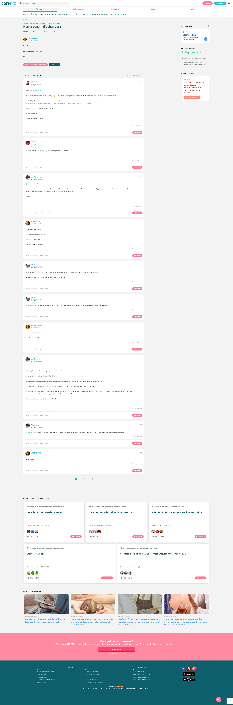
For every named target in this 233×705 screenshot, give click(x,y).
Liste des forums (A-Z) (139, 676)
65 (37, 536)
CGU (86, 677)
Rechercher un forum (139, 671)
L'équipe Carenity (41, 673)
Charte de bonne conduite (92, 674)
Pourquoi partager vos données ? (46, 671)
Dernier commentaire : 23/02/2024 (131, 567)
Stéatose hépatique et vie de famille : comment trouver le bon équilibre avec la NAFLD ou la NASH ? (185, 622)
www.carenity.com (94, 688)
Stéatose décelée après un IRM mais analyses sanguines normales (154, 554)
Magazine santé (137, 670)
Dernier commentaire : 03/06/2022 (162, 525)
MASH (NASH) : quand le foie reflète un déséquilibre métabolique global (44, 620)
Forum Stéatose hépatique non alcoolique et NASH (56, 14)
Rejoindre (207, 3)
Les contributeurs (42, 677)
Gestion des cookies (90, 679)
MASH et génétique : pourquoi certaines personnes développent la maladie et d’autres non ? (92, 622)
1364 (93, 536)
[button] (40, 10)
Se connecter (220, 3)
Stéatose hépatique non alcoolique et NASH (191, 37)
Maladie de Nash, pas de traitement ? (46, 512)
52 (100, 536)
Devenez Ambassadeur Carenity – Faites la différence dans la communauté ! (194, 87)
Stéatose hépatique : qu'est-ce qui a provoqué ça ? (177, 512)
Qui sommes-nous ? (42, 670)
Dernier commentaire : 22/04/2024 (100, 525)
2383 (156, 536)
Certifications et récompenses (93, 670)
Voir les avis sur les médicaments (142, 674)
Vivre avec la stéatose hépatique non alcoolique (93, 14)
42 (131, 578)
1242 (31, 578)
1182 (124, 578)
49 (163, 536)
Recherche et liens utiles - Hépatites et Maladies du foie (194, 63)
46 (38, 578)
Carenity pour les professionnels (94, 682)
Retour (26, 19)
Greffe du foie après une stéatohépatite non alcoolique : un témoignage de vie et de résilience (139, 622)
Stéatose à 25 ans (36, 554)
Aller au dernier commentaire (135, 75)
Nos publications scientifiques (45, 680)
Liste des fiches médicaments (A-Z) (142, 679)
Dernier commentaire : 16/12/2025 (38, 525)
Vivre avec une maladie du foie (195, 58)
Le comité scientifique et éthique (46, 679)
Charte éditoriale (89, 673)
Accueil (25, 14)
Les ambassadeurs (42, 674)
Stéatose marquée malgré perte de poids (110, 512)
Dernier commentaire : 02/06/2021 (38, 567)
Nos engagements (42, 682)
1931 (31, 536)
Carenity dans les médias (92, 671)
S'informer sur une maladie (140, 673)
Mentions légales (89, 676)
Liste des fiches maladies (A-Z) (141, 677)
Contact (87, 680)
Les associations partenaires (44, 676)
